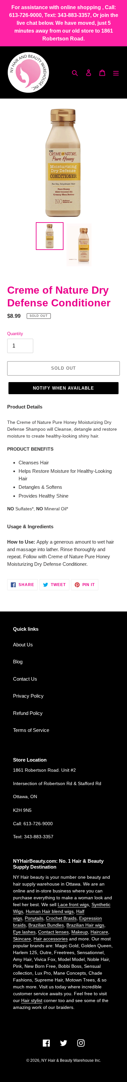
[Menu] (116, 73)
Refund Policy (28, 713)
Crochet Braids (61, 918)
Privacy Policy (28, 696)
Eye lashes (24, 932)
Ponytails (34, 918)
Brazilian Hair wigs (85, 925)
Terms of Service (31, 730)
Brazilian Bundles (46, 925)
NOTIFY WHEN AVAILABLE (63, 388)
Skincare (22, 938)
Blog (17, 661)
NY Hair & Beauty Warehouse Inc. (71, 1060)
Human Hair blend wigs (50, 911)
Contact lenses (53, 932)
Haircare (99, 932)
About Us (23, 644)
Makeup (79, 932)
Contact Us (25, 679)
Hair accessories (51, 938)
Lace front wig (72, 904)
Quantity (15, 333)
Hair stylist (31, 1000)
